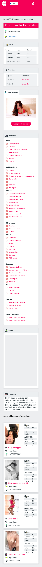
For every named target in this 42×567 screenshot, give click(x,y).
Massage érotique (15, 196)
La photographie (14, 173)
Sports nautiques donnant (17, 317)
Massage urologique (16, 199)
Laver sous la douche (16, 182)
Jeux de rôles (13, 252)
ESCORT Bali (8, 19)
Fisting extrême (14, 293)
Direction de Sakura (15, 217)
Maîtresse (12, 237)
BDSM (11, 243)
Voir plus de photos (21, 124)
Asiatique (25, 80)
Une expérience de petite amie (19, 270)
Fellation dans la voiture (17, 276)
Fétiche (11, 161)
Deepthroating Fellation (17, 273)
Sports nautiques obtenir (17, 320)
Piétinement (13, 258)
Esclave (11, 246)
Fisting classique (14, 287)
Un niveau (12, 146)
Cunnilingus (13, 279)
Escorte (11, 170)
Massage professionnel (17, 193)
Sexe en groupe (14, 152)
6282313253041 (15, 561)
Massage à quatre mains (17, 208)
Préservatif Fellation (15, 267)
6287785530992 (15, 454)
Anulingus (12, 188)
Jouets (11, 158)
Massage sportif (14, 211)
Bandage (12, 255)
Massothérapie (14, 205)
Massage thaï (13, 202)
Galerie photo (13, 92)
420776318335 (14, 525)
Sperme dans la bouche (17, 302)
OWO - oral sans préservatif (18, 149)
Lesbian (11, 232)
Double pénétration (15, 155)
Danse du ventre (14, 229)
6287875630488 (14, 31)
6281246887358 (15, 490)
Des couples (13, 179)
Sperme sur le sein (15, 305)
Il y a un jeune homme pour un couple (21, 176)
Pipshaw (12, 185)
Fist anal (11, 290)
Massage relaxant (15, 214)
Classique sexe (14, 144)
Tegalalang (12, 36)
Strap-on (12, 249)
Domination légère (15, 240)
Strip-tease (12, 226)
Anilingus (12, 282)
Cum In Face (13, 308)
